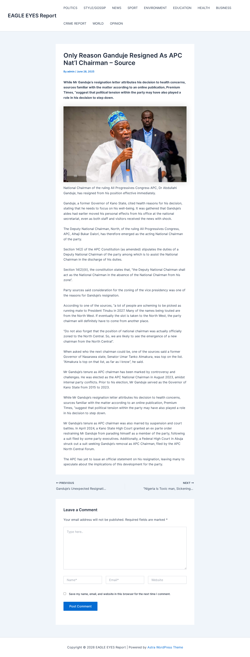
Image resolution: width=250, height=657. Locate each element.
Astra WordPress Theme (165, 647)
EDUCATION (182, 8)
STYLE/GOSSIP (95, 8)
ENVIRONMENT (155, 8)
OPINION (116, 23)
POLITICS (70, 8)
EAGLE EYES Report (32, 15)
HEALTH (204, 8)
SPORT (133, 8)
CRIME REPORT (74, 23)
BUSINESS (223, 8)
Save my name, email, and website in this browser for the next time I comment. (120, 594)
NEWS (116, 8)
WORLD (98, 23)
